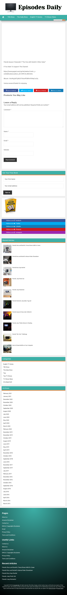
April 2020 (6, 423)
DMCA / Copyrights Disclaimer (11, 526)
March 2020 (6, 426)
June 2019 (6, 444)
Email (6, 140)
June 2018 (6, 462)
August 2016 (7, 488)
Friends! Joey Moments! (9, 579)
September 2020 (8, 408)
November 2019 (8, 435)
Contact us (5, 523)
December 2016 (7, 477)
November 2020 (8, 402)
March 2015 (6, 503)
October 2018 (7, 456)
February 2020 (7, 429)
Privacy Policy (6, 532)
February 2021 (7, 393)
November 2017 (8, 465)
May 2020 (6, 420)
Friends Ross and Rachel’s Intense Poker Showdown (17, 570)
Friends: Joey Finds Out (9, 576)
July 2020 (6, 414)
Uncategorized (7, 382)
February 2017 (7, 473)
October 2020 (7, 405)
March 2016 (6, 500)
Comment (7, 109)
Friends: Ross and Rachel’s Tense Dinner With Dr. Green (18, 567)
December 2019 (7, 432)
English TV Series (36, 17)
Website (6, 150)
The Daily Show (22, 17)
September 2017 (8, 468)
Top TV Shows (7, 376)
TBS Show (11, 17)
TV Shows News (50, 17)
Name (6, 131)
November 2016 (8, 479)
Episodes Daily (40, 7)
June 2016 (6, 494)
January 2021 (7, 396)
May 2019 (6, 447)
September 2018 (8, 459)
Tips (4, 373)
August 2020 (7, 411)
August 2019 (7, 441)
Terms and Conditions (8, 535)
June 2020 (6, 417)
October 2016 (7, 482)
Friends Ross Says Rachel (9, 573)
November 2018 (8, 453)
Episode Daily (16, 585)
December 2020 (7, 399)
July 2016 (6, 491)
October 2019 (7, 438)
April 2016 (6, 497)
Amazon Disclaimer (8, 520)
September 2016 (8, 485)
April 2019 (6, 450)
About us (4, 517)
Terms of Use (52, 588)
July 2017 (6, 471)
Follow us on (13, 220)
